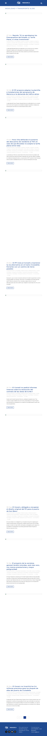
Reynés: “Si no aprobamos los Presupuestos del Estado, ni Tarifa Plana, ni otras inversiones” (22, 37)
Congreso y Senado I (34, 96)
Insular (38, 270)
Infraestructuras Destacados (13, 514)
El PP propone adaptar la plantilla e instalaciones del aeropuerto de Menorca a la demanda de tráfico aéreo (23, 92)
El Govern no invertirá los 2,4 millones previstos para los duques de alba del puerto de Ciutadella (22, 688)
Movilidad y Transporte (29, 42)
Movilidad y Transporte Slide (18, 99)
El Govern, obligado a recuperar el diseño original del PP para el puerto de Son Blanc (23, 509)
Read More (10, 56)
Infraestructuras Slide (24, 514)
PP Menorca (13, 45)
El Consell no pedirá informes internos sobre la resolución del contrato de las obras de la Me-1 (22, 389)
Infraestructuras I (32, 393)
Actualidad (17, 41)
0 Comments (20, 45)
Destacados (20, 42)
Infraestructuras (24, 270)
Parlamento (22, 517)
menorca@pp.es (35, 732)
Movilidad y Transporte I (22, 394)
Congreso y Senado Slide (12, 42)
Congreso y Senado (24, 41)
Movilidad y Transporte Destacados (21, 44)
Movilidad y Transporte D (12, 150)
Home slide (26, 149)
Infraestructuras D (32, 270)
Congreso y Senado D (34, 41)
